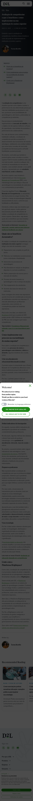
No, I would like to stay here (16, 414)
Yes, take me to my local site (16, 409)
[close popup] (30, 385)
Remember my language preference (19, 404)
